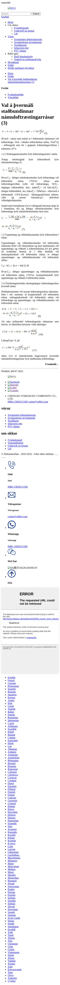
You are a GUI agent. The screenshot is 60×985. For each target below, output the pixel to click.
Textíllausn (13, 420)
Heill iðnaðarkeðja (23, 56)
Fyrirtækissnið (21, 28)
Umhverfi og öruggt (24, 30)
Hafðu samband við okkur (21, 68)
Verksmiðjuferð (15, 443)
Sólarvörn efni (21, 48)
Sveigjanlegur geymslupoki (28, 42)
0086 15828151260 (18, 546)
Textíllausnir (20, 45)
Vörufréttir (13, 97)
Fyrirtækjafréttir (16, 94)
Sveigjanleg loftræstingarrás (28, 39)
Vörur (11, 36)
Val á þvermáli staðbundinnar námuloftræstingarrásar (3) (22, 80)
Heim (10, 22)
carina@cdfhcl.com (38, 401)
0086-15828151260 (18, 401)
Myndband (13, 62)
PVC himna (20, 50)
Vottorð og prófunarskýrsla (27, 59)
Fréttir (11, 65)
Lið (16, 33)
